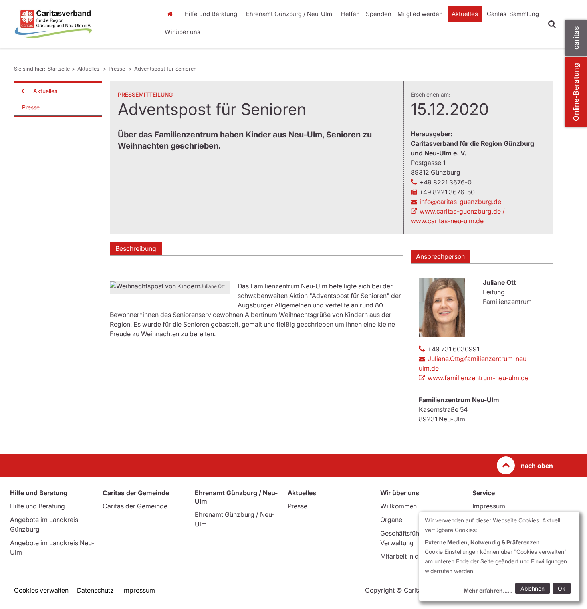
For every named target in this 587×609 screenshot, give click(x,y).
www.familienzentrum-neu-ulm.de (478, 378)
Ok (561, 588)
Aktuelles (465, 14)
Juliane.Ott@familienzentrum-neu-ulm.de (474, 363)
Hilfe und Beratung (210, 14)
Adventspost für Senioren (165, 68)
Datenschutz (95, 590)
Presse (118, 68)
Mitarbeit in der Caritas (414, 556)
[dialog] (499, 556)
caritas (576, 38)
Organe (391, 520)
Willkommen (398, 506)
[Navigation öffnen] (22, 91)
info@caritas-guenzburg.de (460, 202)
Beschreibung (135, 248)
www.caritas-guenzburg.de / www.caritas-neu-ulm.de (458, 216)
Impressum (488, 506)
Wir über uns (182, 32)
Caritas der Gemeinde (135, 506)
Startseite (172, 14)
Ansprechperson (440, 256)
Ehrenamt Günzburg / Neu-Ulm (289, 14)
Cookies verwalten (41, 590)
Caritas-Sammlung (513, 14)
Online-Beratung (576, 92)
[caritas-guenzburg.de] (82, 24)
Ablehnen (532, 588)
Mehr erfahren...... (488, 590)
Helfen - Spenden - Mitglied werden (392, 14)
